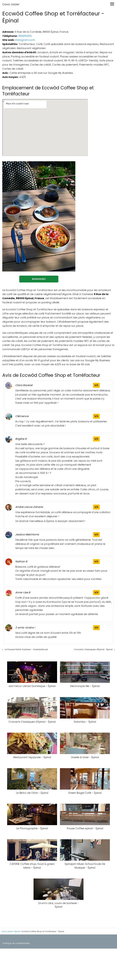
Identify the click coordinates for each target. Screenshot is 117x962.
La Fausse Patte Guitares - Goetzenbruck (26, 649)
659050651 (25, 36)
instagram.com (25, 40)
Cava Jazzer (10, 4)
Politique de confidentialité (16, 943)
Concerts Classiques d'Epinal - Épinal (93, 649)
